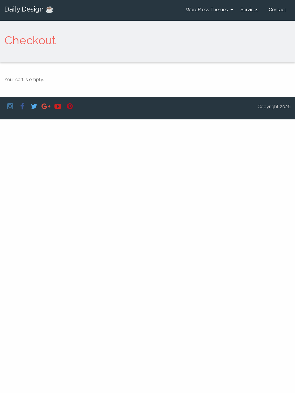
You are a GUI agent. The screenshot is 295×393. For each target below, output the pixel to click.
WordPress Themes (207, 9)
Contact (277, 9)
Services (249, 9)
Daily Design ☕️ (29, 9)
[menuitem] (208, 9)
